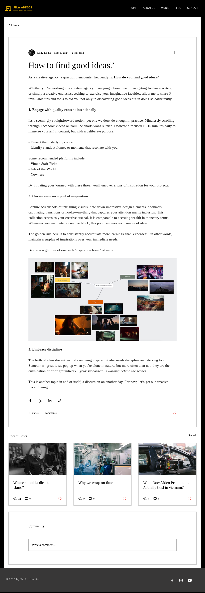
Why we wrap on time (95, 482)
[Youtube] (190, 580)
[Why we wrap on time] (103, 459)
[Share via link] (60, 401)
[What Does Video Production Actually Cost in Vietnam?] (167, 459)
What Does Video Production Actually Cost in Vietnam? (166, 485)
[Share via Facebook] (30, 401)
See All (192, 435)
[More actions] (174, 52)
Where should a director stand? (32, 485)
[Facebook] (172, 580)
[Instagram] (181, 580)
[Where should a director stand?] (37, 459)
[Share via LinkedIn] (50, 401)
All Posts (13, 25)
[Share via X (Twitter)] (40, 401)
